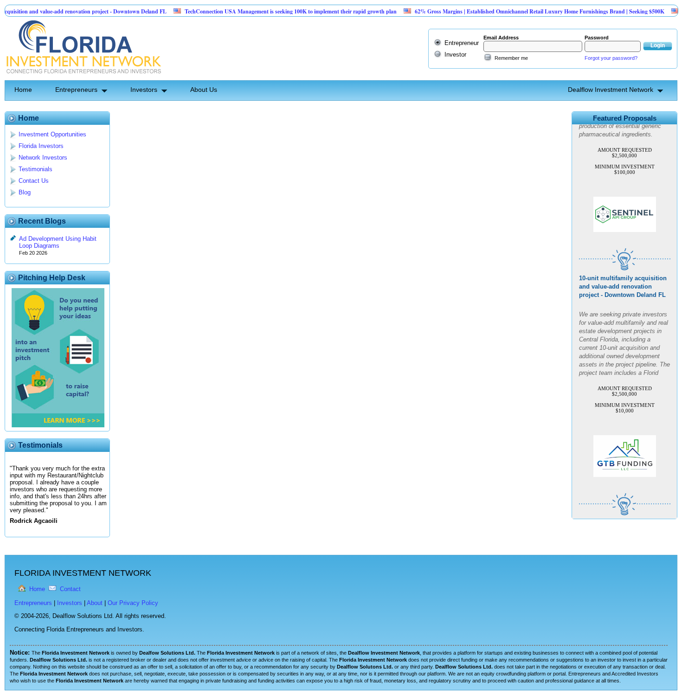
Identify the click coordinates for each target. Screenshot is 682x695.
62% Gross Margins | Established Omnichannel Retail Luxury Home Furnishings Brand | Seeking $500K (523, 11)
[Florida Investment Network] (83, 76)
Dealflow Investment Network (610, 89)
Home (23, 89)
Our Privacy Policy (133, 602)
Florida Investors (41, 145)
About (95, 602)
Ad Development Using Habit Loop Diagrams (58, 242)
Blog (25, 192)
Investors (143, 89)
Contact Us (34, 180)
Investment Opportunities (52, 134)
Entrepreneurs (76, 89)
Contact (70, 589)
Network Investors (43, 157)
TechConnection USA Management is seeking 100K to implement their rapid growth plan (274, 11)
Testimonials (35, 169)
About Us (203, 89)
